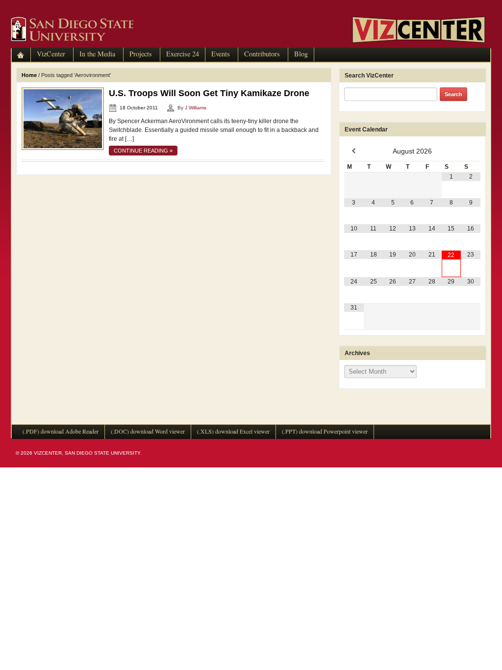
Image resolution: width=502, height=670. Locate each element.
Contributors (262, 53)
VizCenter (51, 53)
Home (29, 75)
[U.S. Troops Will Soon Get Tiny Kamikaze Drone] (63, 118)
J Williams (195, 107)
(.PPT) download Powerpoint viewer (325, 431)
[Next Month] (470, 151)
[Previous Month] (354, 151)
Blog (301, 53)
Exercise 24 (182, 53)
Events (220, 53)
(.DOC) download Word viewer (148, 431)
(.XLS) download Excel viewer (233, 431)
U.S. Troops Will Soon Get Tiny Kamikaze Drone (209, 93)
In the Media (97, 53)
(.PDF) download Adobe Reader (61, 431)
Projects (140, 53)
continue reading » (143, 151)
